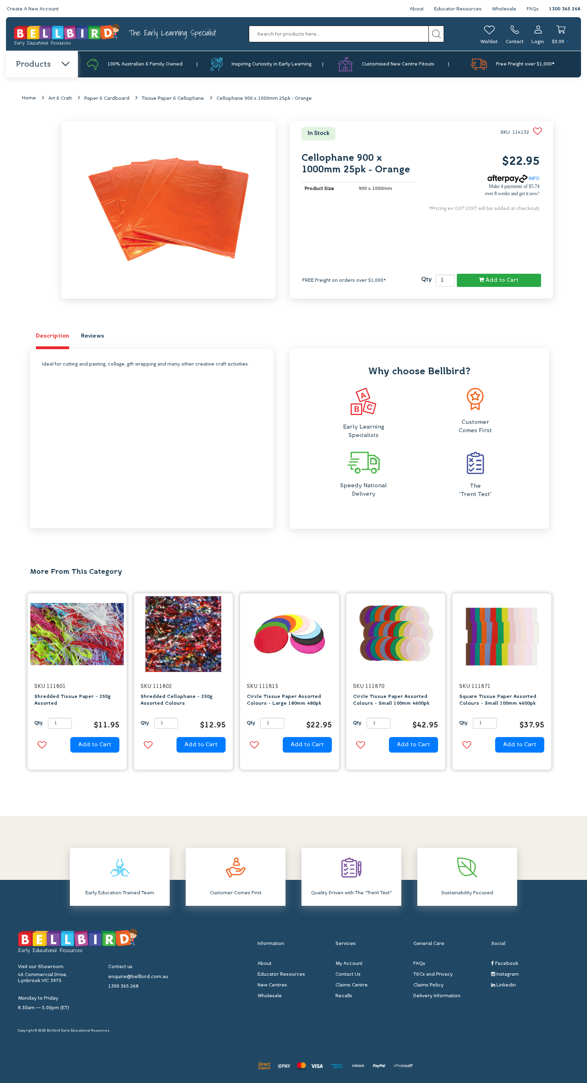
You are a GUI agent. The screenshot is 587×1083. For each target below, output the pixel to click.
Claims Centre (351, 985)
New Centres (272, 985)
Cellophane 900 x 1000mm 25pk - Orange (264, 98)
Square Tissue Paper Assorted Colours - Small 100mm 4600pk (497, 700)
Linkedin (505, 985)
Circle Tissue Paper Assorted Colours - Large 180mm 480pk (284, 700)
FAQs (533, 9)
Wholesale (504, 9)
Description (52, 336)
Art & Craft (60, 98)
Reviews (92, 336)
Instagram (507, 974)
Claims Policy (428, 985)
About (417, 9)
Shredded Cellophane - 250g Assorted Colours (176, 700)
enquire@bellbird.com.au (138, 976)
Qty (426, 280)
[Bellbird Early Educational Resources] (67, 34)
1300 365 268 (564, 9)
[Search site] (436, 34)
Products (33, 65)
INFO (533, 178)
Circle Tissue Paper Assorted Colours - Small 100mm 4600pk (391, 700)
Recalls (343, 996)
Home (29, 98)
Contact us (120, 966)
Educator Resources (458, 9)
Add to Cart (501, 280)
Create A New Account (33, 9)
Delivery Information (436, 996)
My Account (349, 963)
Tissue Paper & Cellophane (173, 98)
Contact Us (348, 974)
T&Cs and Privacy (433, 974)
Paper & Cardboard (106, 98)
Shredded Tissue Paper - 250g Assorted (72, 700)
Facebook (506, 963)
